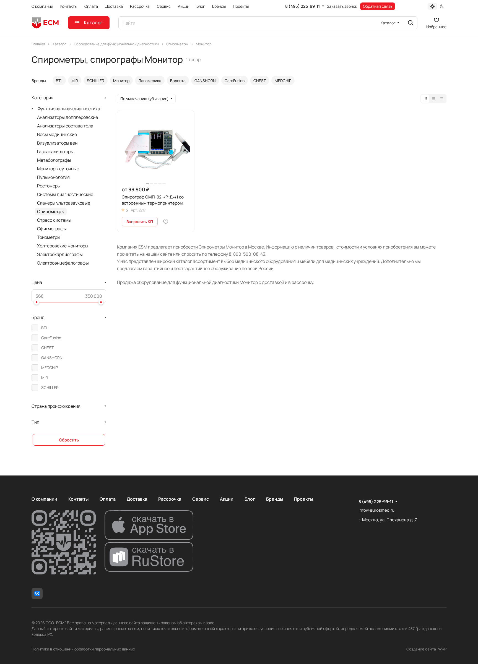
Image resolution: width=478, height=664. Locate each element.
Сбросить (69, 440)
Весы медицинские (57, 134)
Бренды (274, 499)
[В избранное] (166, 222)
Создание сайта (421, 649)
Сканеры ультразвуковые (63, 203)
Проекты (303, 499)
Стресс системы (54, 220)
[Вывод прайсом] (442, 99)
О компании (44, 499)
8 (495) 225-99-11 (302, 6)
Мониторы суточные (58, 169)
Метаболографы (54, 160)
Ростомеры (49, 186)
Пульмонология (53, 177)
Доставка (137, 499)
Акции (226, 499)
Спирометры (50, 211)
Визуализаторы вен (57, 143)
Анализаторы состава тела (65, 126)
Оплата (108, 499)
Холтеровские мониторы (62, 246)
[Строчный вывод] (433, 99)
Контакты (78, 499)
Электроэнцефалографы (63, 263)
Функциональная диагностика (69, 109)
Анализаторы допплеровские (67, 117)
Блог (250, 499)
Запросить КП (139, 221)
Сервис (200, 499)
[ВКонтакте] (37, 593)
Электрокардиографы (60, 254)
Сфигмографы (52, 229)
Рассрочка (169, 499)
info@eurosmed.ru (376, 510)
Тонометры (48, 237)
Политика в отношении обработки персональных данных (83, 649)
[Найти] (410, 22)
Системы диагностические (65, 194)
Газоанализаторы (55, 151)
